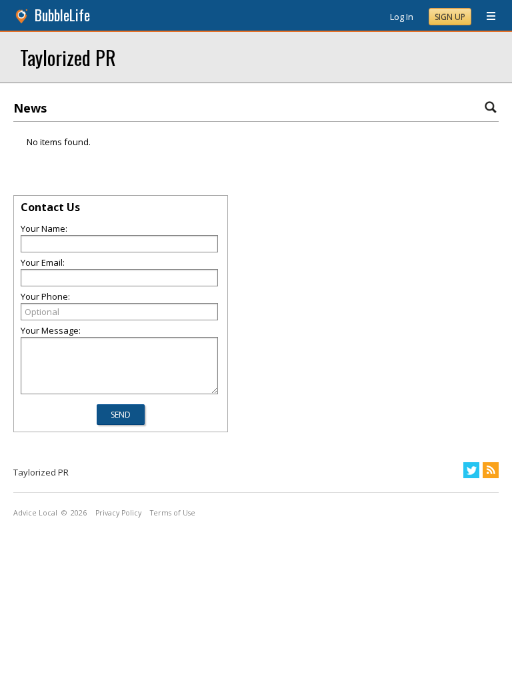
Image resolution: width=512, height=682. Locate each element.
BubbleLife (62, 15)
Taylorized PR (68, 57)
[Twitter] (471, 470)
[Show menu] (486, 17)
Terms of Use (172, 512)
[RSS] (491, 470)
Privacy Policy (118, 512)
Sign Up (450, 17)
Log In (401, 17)
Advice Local (35, 512)
